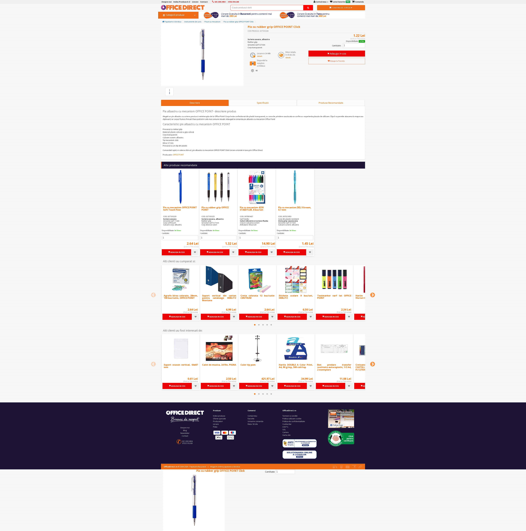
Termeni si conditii (289, 416)
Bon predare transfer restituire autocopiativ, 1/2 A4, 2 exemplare (334, 367)
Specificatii (263, 102)
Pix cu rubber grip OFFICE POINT (215, 208)
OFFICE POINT (178, 154)
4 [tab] (267, 325)
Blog (185, 430)
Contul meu (252, 416)
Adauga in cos (337, 53)
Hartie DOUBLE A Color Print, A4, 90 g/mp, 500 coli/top (296, 366)
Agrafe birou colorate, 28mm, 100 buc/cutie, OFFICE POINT (181, 297)
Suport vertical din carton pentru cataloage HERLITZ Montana (219, 298)
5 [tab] (271, 325)
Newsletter (184, 433)
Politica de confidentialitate (293, 421)
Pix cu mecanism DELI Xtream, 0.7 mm (294, 208)
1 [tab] (255, 325)
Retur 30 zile (253, 424)
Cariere (285, 432)
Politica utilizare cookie (291, 418)
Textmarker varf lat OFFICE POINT (334, 297)
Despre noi (185, 427)
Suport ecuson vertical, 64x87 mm (181, 366)
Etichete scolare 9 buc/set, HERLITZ (296, 297)
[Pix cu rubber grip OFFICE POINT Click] (169, 92)
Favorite (251, 418)
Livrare (216, 424)
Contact (185, 436)
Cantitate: (336, 45)
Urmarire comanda (255, 421)
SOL (284, 429)
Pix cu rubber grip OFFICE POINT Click (239, 21)
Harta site (286, 435)
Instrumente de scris (192, 21)
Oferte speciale (219, 418)
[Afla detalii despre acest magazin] (341, 438)
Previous (153, 295)
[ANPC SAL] (299, 443)
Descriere (195, 102)
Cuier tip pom (248, 364)
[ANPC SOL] (299, 454)
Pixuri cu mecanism (212, 21)
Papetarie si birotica (172, 21)
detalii (259, 56)
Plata (215, 427)
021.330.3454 (187, 441)
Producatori (218, 421)
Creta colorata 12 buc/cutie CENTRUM (258, 297)
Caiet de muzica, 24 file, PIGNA (219, 364)
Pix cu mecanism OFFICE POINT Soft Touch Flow (180, 208)
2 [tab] (259, 325)
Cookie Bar (286, 424)
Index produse (219, 416)
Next (372, 295)
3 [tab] (263, 325)
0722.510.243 (187, 443)
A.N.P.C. (285, 427)
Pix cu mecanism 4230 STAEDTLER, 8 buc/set (252, 208)
